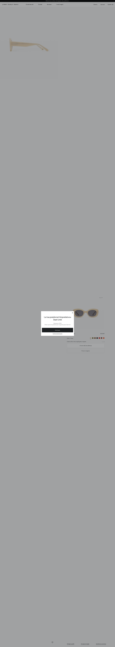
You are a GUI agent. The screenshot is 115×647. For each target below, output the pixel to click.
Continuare (57, 330)
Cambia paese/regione (57, 333)
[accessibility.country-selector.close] (72, 313)
